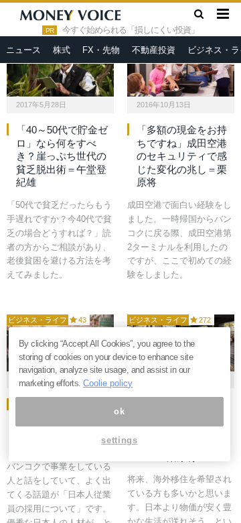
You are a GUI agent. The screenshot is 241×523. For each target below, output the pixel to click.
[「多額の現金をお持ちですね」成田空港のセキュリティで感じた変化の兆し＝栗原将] (180, 68)
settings (119, 440)
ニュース (23, 50)
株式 (61, 50)
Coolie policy (108, 383)
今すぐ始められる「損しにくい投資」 (130, 30)
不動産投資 (153, 50)
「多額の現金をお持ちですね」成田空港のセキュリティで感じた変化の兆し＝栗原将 (182, 156)
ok (119, 411)
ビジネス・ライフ (37, 320)
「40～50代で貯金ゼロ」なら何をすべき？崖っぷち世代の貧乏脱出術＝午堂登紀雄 (62, 156)
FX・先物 (101, 50)
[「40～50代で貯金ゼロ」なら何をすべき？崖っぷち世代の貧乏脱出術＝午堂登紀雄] (60, 68)
